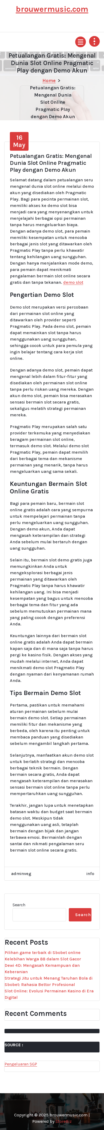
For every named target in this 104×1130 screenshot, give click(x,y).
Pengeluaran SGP (21, 1064)
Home (49, 80)
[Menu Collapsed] (80, 42)
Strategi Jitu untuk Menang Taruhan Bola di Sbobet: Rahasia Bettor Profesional (49, 981)
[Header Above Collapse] (94, 41)
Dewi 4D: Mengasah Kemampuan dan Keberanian (42, 968)
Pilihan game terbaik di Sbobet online (43, 952)
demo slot (73, 282)
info (90, 873)
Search (19, 904)
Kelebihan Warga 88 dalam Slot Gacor (43, 958)
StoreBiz (63, 1121)
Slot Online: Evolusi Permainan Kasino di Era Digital (49, 994)
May (19, 141)
